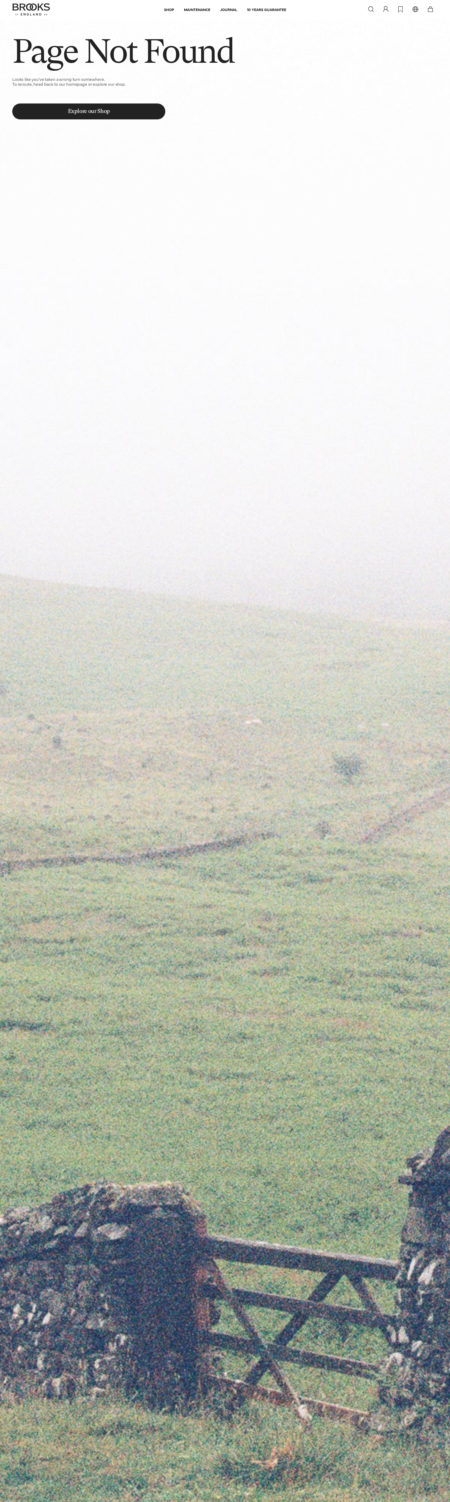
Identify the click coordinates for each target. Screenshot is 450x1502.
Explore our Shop (89, 111)
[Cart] (430, 9)
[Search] (371, 9)
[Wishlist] (400, 10)
